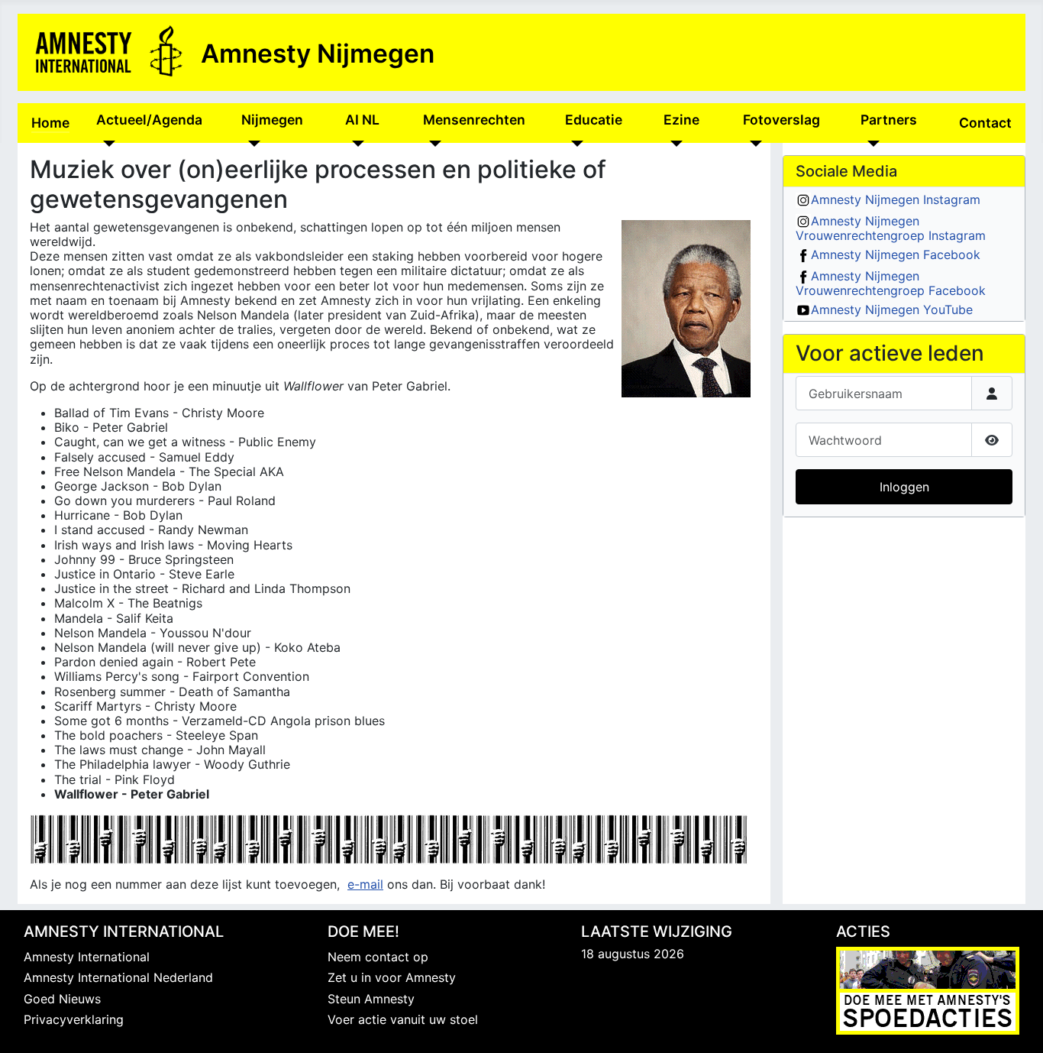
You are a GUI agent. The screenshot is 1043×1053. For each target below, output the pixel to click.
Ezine (681, 120)
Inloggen (904, 486)
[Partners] (870, 143)
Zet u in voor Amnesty (392, 977)
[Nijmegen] (250, 143)
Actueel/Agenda (149, 120)
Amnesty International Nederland (118, 977)
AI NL (362, 120)
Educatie (593, 120)
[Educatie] (574, 143)
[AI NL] (354, 143)
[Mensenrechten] (432, 143)
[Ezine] (673, 143)
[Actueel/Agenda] (105, 143)
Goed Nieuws (62, 998)
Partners (889, 120)
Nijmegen (272, 120)
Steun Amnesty (371, 998)
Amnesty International (87, 956)
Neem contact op (378, 956)
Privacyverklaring (74, 1019)
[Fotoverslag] (752, 143)
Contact (985, 123)
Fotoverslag (781, 120)
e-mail (365, 884)
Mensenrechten (474, 120)
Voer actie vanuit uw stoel (403, 1019)
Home (50, 123)
